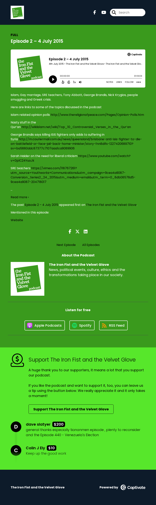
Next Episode (66, 245)
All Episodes (91, 245)
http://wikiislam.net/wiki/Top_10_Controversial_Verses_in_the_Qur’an (76, 127)
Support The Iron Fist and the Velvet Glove (71, 409)
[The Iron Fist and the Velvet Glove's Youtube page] (101, 12)
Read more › (20, 197)
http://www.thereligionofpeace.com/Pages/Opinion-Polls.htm (97, 115)
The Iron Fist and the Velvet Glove (111, 205)
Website (17, 220)
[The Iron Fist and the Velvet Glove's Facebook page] (94, 12)
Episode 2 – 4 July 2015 (41, 205)
